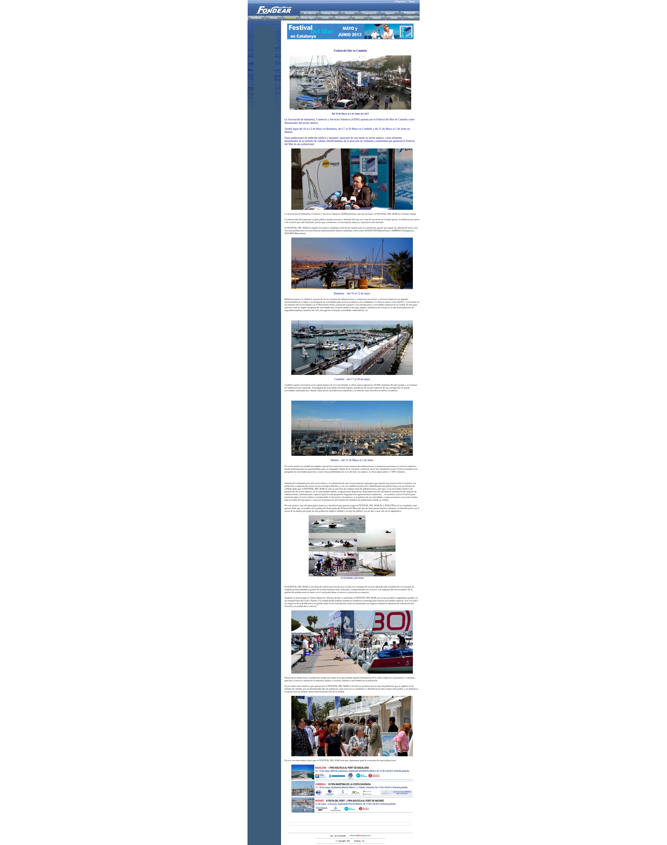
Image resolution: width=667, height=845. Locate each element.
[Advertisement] (264, 78)
